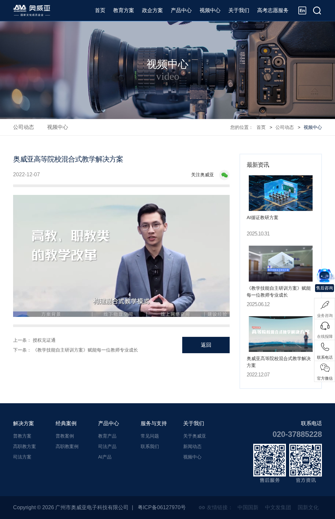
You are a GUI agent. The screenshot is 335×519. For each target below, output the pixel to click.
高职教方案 (24, 446)
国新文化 (308, 507)
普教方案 (22, 436)
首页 (100, 10)
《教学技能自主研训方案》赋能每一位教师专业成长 (85, 350)
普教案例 (65, 436)
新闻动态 (192, 446)
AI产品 (105, 456)
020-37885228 (297, 434)
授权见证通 (44, 340)
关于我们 (238, 10)
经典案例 (66, 423)
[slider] (121, 304)
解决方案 (23, 423)
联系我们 (150, 446)
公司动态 (23, 127)
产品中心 (181, 10)
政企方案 (152, 10)
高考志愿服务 (273, 10)
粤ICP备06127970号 (162, 507)
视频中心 (210, 10)
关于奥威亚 (194, 436)
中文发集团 (278, 507)
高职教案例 (67, 446)
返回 (206, 345)
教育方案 (123, 10)
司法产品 (107, 446)
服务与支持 (154, 423)
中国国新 (248, 507)
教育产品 (107, 436)
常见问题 (150, 436)
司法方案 (22, 456)
